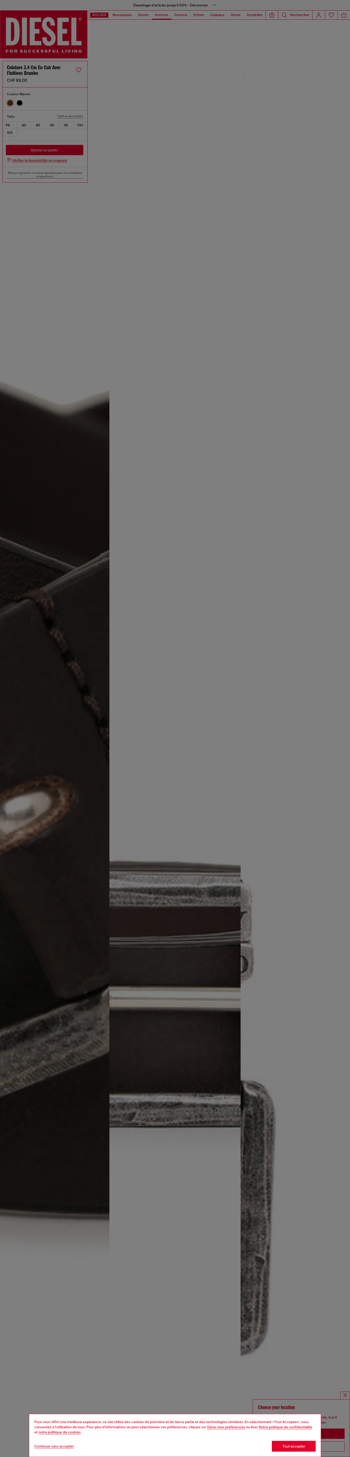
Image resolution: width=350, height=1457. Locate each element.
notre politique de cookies (59, 1432)
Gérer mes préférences (226, 1427)
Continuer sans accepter (54, 1446)
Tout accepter (293, 1446)
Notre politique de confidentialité (285, 1427)
